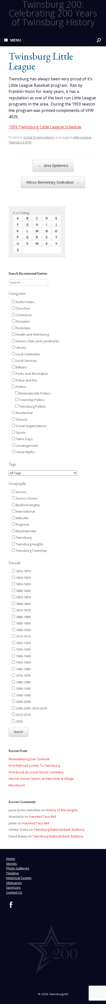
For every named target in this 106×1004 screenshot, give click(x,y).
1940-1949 (23, 656)
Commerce (23, 315)
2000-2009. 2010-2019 (31, 708)
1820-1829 (23, 577)
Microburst (17, 785)
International (25, 511)
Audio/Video (24, 302)
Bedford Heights (27, 505)
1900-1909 (23, 630)
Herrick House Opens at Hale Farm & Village (41, 778)
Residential (24, 413)
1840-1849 (23, 591)
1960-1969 (23, 669)
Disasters (22, 321)
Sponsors (13, 887)
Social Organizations (38, 137)
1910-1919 (23, 636)
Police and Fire (26, 380)
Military (21, 367)
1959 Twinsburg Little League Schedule (45, 127)
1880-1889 (23, 617)
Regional (22, 524)
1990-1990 (23, 688)
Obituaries (14, 883)
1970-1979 (23, 675)
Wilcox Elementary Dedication (53, 182)
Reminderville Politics (34, 393)
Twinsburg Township (31, 550)
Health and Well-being (32, 334)
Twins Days (24, 439)
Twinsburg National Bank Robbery (59, 829)
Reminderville (25, 531)
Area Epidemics (53, 165)
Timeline (12, 873)
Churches (22, 308)
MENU (15, 39)
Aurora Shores (26, 498)
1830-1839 (23, 584)
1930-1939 (23, 649)
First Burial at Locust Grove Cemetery (36, 772)
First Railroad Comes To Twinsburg (34, 765)
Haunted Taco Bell (42, 816)
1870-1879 (23, 610)
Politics (20, 386)
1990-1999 (23, 695)
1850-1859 (23, 597)
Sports (20, 432)
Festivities (23, 328)
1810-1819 (23, 571)
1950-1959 (23, 662)
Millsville (21, 518)
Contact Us (14, 892)
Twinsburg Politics (32, 406)
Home (10, 858)
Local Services (26, 360)
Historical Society (19, 878)
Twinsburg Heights (29, 544)
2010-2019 (23, 714)
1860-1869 (23, 604)
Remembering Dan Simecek (29, 759)
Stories (11, 863)
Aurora (20, 492)
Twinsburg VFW (20, 142)
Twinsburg (23, 537)
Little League (82, 137)
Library (20, 347)
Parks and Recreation (31, 373)
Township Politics (31, 400)
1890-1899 (23, 623)
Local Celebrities (27, 354)
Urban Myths (25, 452)
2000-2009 (23, 701)
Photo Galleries (17, 868)
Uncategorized (26, 445)
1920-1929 (23, 643)
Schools (21, 419)
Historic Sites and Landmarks (37, 341)
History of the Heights (62, 810)
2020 (19, 721)
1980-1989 (23, 682)
